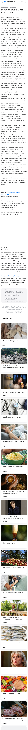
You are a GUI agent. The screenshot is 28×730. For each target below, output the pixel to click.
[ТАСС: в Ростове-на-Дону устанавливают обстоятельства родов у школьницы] (14, 335)
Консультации (4, 7)
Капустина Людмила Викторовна (11, 276)
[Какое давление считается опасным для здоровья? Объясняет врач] (14, 410)
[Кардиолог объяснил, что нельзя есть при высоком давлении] (14, 486)
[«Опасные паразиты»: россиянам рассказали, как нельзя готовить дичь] (14, 713)
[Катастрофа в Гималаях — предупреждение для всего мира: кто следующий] (14, 360)
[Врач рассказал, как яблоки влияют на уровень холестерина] (14, 562)
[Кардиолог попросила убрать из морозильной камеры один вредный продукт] (14, 385)
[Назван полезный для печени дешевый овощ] (14, 688)
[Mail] (5, 2)
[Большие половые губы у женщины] (14, 436)
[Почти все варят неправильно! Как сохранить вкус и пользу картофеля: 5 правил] (14, 461)
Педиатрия (13, 7)
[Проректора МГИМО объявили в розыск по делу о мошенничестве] (14, 511)
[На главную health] (10, 2)
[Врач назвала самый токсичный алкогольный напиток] (14, 536)
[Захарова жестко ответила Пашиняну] (14, 662)
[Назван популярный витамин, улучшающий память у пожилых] (14, 612)
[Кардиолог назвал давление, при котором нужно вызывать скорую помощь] (14, 587)
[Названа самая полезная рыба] (14, 637)
